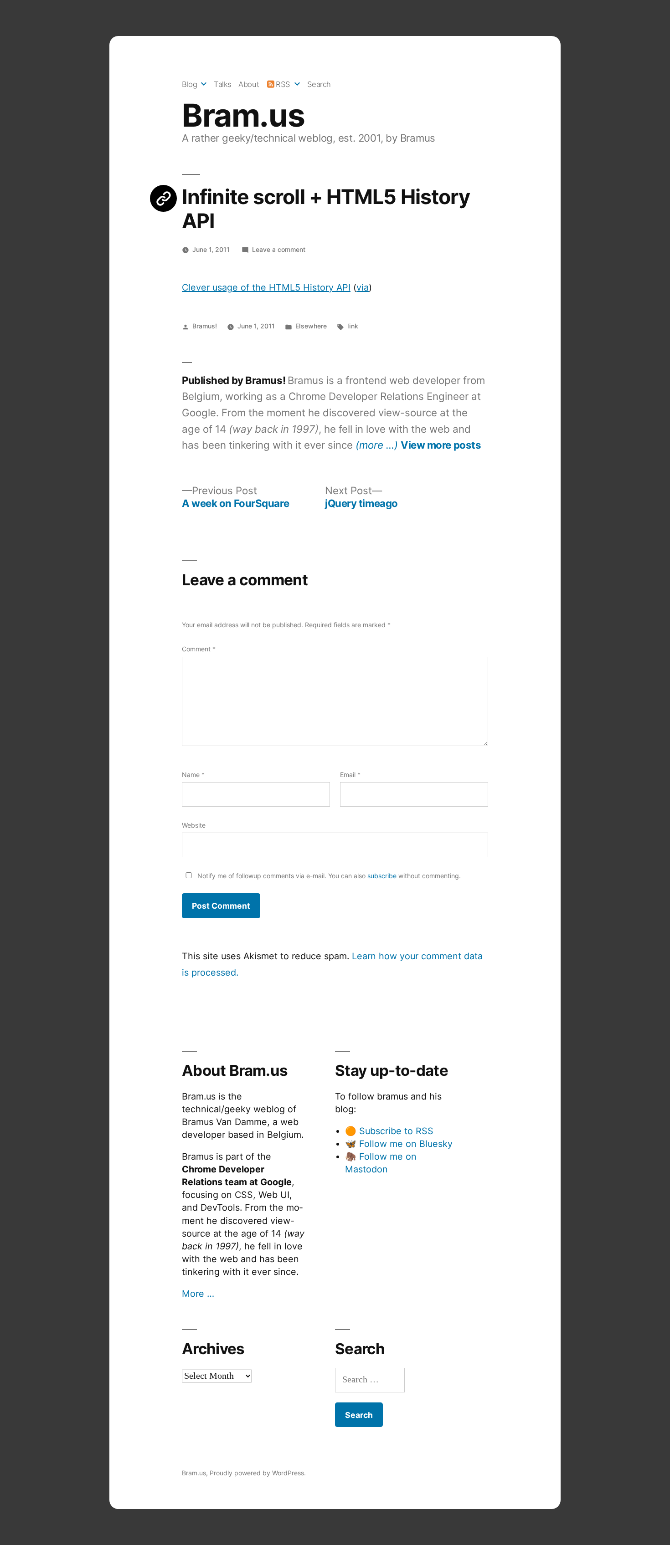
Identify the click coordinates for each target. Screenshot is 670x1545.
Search (319, 84)
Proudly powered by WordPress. (258, 1473)
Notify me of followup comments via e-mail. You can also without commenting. (328, 876)
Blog (189, 84)
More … (198, 1293)
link (352, 326)
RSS (283, 84)
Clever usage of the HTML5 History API (266, 287)
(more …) (377, 445)
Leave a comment (278, 249)
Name (193, 774)
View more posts (441, 445)
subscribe (382, 876)
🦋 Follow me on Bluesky (399, 1143)
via (362, 287)
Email (350, 774)
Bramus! (204, 326)
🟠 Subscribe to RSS (389, 1130)
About (248, 84)
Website (194, 825)
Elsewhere (311, 326)
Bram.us (243, 115)
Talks (223, 84)
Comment (199, 649)
